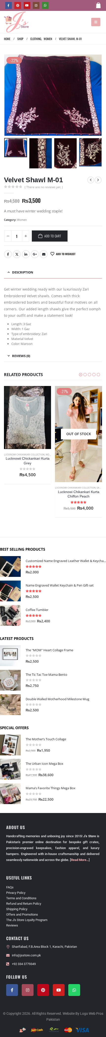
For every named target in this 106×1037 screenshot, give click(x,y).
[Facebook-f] (12, 990)
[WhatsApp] (45, 5)
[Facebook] (8, 5)
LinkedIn (26, 254)
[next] (98, 180)
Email (44, 254)
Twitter (17, 254)
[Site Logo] (16, 22)
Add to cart (52, 235)
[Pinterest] (17, 5)
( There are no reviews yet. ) (44, 187)
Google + (35, 254)
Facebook (8, 254)
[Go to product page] (78, 423)
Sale (48, 487)
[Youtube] (27, 5)
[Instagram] (36, 5)
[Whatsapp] (74, 990)
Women (22, 220)
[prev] (90, 180)
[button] (95, 22)
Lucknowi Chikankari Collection (24, 487)
